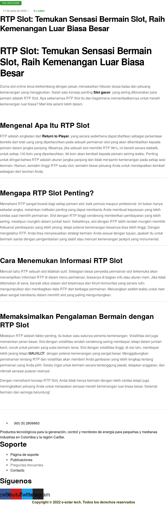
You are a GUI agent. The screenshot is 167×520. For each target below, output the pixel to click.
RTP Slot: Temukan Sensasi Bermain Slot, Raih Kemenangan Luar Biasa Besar (82, 23)
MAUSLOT (36, 353)
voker (41, 11)
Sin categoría (10, 3)
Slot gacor (102, 92)
